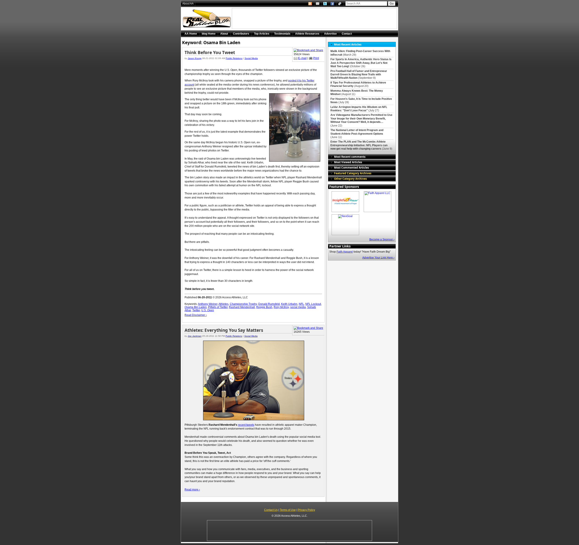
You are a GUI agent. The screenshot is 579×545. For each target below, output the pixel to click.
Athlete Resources (307, 33)
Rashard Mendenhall (242, 307)
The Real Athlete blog (207, 18)
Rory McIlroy (281, 307)
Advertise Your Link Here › (378, 257)
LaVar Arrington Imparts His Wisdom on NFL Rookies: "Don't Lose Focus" (358, 108)
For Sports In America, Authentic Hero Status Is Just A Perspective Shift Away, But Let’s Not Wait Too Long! (361, 63)
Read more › (192, 489)
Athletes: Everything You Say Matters (224, 330)
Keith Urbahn (289, 304)
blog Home (209, 33)
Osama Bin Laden (196, 307)
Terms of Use (288, 510)
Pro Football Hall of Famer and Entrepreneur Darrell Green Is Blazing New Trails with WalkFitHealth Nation (358, 74)
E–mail (302, 58)
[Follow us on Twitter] (325, 3)
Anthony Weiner (207, 304)
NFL (301, 304)
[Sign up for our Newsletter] (340, 3)
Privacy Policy (306, 510)
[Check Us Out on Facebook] (332, 3)
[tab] (362, 44)
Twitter (196, 310)
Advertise (330, 33)
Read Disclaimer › (196, 315)
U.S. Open (207, 310)
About (224, 33)
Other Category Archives (350, 178)
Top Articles (261, 33)
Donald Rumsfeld (269, 304)
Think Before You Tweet (210, 52)
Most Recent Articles (347, 44)
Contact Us (271, 510)
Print (316, 58)
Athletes (223, 304)
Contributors (241, 33)
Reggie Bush (264, 307)
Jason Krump (195, 58)
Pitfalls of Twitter (218, 307)
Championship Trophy (243, 304)
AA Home (191, 33)
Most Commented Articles (351, 167)
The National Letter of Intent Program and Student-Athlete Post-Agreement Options (356, 132)
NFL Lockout (313, 304)
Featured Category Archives (352, 173)
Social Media (251, 58)
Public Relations (234, 58)
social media (298, 307)
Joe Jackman (195, 336)
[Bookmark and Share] (308, 50)
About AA (188, 3)
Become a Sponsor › (381, 239)
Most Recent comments (349, 156)
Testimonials (282, 33)
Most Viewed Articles (348, 162)
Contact (347, 33)
